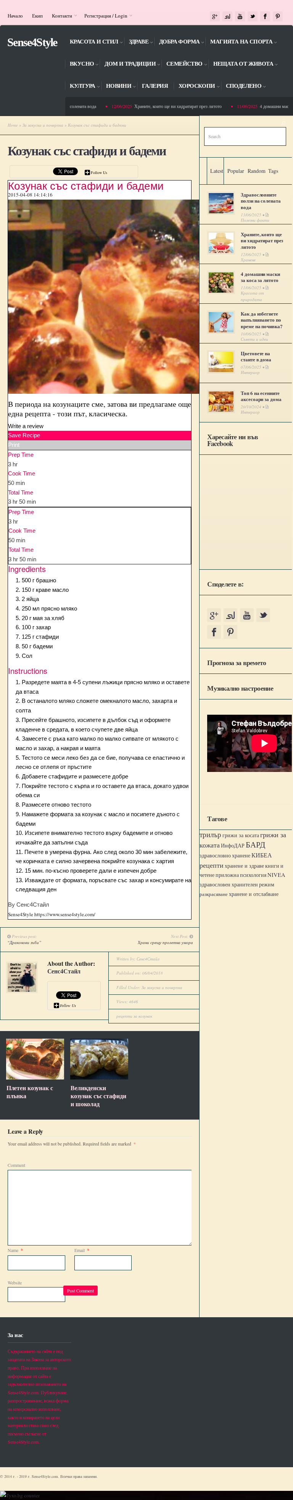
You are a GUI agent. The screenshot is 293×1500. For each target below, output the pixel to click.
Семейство (182, 65)
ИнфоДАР (233, 845)
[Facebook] (265, 16)
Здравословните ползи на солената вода (260, 201)
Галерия (155, 86)
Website (15, 1282)
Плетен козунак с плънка (29, 1091)
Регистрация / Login (103, 15)
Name (15, 1250)
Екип (37, 15)
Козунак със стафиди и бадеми (87, 151)
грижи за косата (240, 835)
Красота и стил (91, 43)
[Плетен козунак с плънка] (35, 1078)
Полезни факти (255, 220)
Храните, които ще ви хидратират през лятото (170, 106)
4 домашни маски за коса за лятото (260, 277)
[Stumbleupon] (227, 16)
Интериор (250, 372)
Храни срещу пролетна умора (165, 942)
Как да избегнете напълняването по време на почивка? (261, 320)
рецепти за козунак (134, 1016)
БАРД (255, 844)
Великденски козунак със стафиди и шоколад (98, 1095)
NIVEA (276, 874)
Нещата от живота (240, 65)
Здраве (136, 43)
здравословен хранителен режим (237, 884)
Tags (273, 170)
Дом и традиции (127, 65)
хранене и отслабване (254, 893)
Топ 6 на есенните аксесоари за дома (261, 396)
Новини (116, 87)
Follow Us (99, 172)
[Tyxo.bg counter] (20, 1495)
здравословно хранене (225, 855)
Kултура (79, 87)
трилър (210, 834)
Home (13, 125)
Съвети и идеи (254, 339)
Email (81, 1250)
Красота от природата (252, 296)
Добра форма (177, 43)
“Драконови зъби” (24, 942)
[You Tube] (240, 16)
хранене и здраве (244, 865)
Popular (235, 170)
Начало (15, 15)
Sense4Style (32, 42)
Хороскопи (194, 87)
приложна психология (241, 875)
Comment (16, 1165)
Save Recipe (24, 435)
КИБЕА (261, 855)
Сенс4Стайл (64, 971)
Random (257, 170)
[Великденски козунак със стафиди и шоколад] (99, 1078)
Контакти (59, 15)
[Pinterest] (278, 16)
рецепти (212, 865)
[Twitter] (252, 16)
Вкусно (79, 65)
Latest (216, 170)
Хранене (248, 260)
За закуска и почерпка (43, 125)
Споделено (241, 87)
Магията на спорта (238, 43)
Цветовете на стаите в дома (256, 356)
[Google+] (215, 16)
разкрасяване (214, 894)
